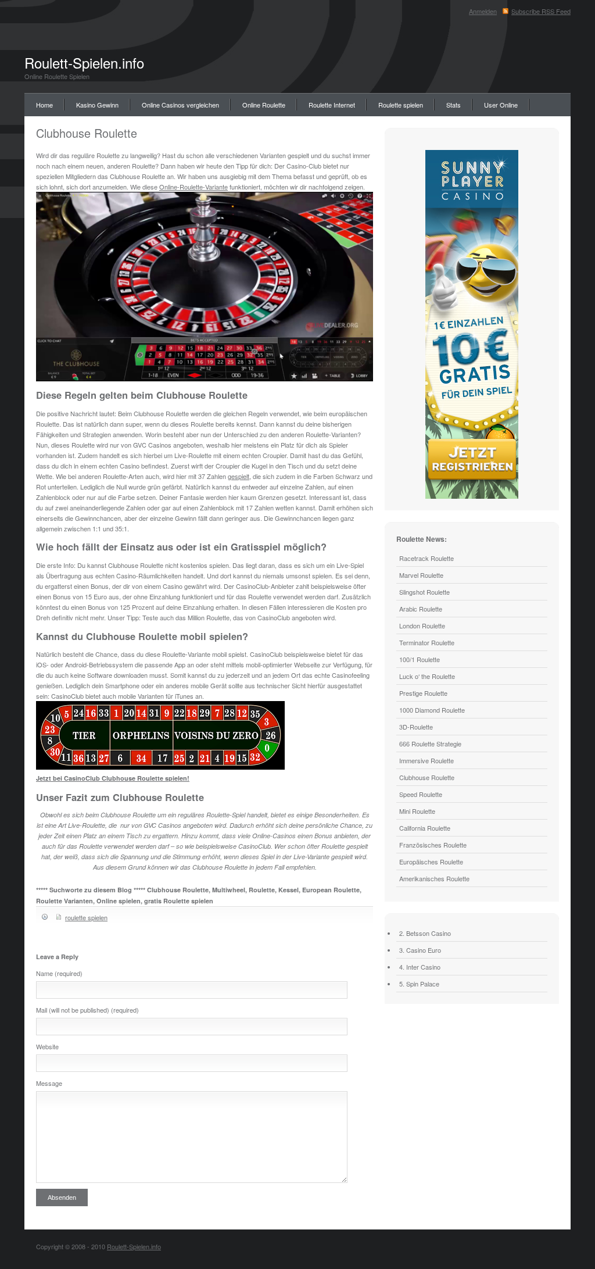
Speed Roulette (420, 794)
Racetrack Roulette (426, 558)
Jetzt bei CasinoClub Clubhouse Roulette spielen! (112, 778)
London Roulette (422, 625)
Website (47, 1046)
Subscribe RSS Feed (541, 11)
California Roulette (424, 827)
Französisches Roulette (433, 844)
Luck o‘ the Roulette (427, 676)
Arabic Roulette (420, 608)
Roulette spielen (400, 104)
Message (49, 1083)
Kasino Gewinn (97, 104)
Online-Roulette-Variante (193, 186)
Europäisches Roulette (431, 861)
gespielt (238, 476)
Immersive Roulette (426, 760)
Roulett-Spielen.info (84, 62)
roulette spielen (86, 917)
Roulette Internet (332, 104)
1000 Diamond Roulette (432, 709)
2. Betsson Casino (425, 933)
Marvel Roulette (421, 575)
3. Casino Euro (420, 950)
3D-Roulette (416, 726)
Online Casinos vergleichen (180, 104)
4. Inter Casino (419, 966)
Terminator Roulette (426, 642)
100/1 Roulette (419, 659)
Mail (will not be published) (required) (87, 1009)
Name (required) (59, 973)
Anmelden (483, 11)
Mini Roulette (417, 811)
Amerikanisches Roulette (434, 878)
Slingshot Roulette (424, 591)
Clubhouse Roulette (86, 132)
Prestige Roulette (423, 693)
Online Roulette (263, 104)
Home (44, 104)
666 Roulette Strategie (430, 743)
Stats (453, 104)
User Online (501, 104)
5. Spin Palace (419, 983)
